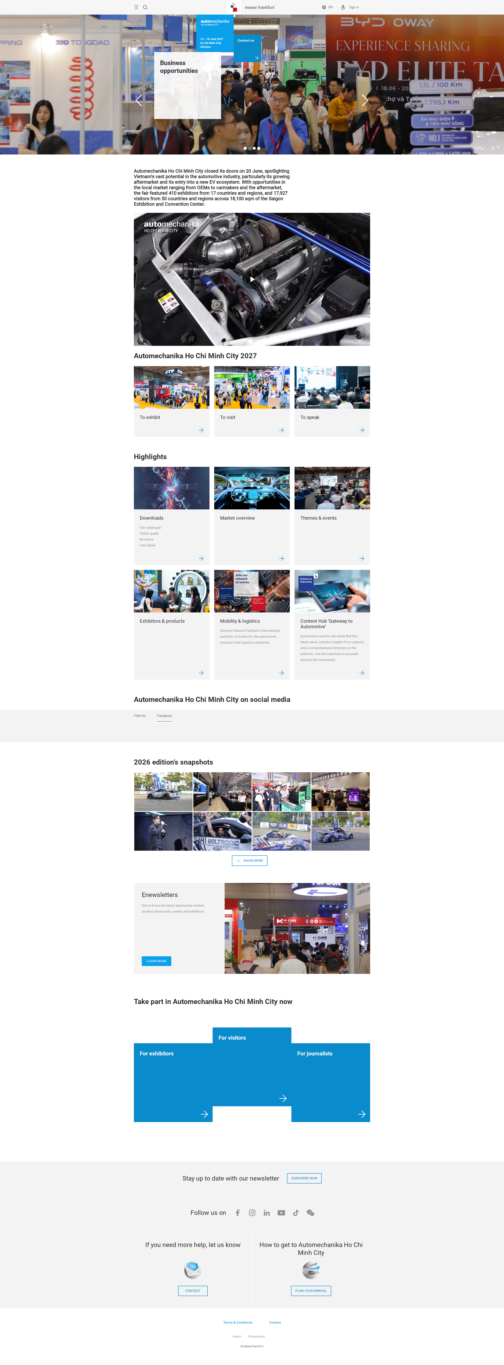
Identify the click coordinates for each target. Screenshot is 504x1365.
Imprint (237, 1336)
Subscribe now (304, 1178)
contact (192, 1291)
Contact (275, 1322)
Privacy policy (256, 1336)
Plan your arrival (311, 1291)
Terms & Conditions (238, 1322)
